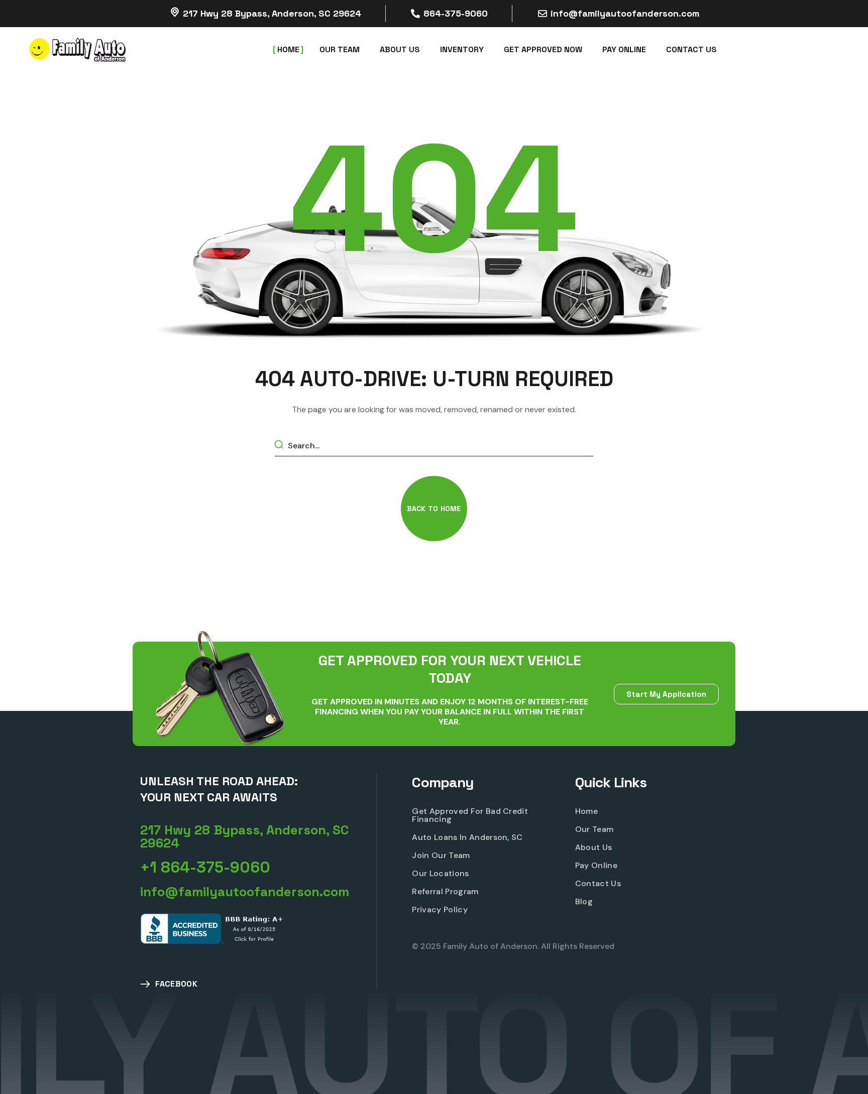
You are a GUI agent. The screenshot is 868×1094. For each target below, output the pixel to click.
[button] (434, 508)
